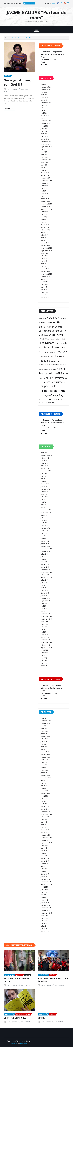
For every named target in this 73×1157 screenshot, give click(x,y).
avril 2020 (44, 170)
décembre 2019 (46, 178)
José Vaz (62, 352)
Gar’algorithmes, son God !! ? (21, 38)
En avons (44, 65)
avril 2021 (44, 155)
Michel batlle (52, 369)
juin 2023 (44, 108)
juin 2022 (44, 131)
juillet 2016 (44, 256)
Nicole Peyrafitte (55, 378)
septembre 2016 (46, 251)
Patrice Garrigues (52, 381)
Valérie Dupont (52, 399)
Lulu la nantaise (60, 365)
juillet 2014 (44, 292)
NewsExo (14, 1044)
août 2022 (44, 126)
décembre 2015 (46, 271)
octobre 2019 (45, 183)
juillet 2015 (44, 284)
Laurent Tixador (55, 361)
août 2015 (44, 282)
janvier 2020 (45, 175)
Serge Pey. (57, 395)
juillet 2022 (44, 129)
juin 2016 (44, 258)
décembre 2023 (46, 103)
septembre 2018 (46, 209)
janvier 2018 (45, 227)
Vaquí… (43, 62)
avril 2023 (44, 113)
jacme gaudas (12, 89)
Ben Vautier (54, 322)
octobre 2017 (45, 230)
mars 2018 (44, 222)
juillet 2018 (44, 212)
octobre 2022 (45, 123)
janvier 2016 (45, 269)
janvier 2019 (45, 199)
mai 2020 (44, 168)
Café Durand (53, 330)
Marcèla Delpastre (43, 369)
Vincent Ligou (42, 403)
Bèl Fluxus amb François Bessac (52, 52)
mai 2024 (44, 92)
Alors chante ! (42, 318)
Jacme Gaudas (51, 352)
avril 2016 (44, 264)
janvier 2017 (45, 243)
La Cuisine (52, 357)
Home (7, 38)
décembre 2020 (46, 160)
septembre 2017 (46, 232)
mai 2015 (44, 290)
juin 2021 (44, 149)
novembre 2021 (46, 144)
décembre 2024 (46, 87)
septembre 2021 (46, 147)
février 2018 (45, 225)
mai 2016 (44, 261)
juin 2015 (44, 287)
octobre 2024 (45, 90)
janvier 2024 (45, 100)
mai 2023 (44, 110)
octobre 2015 (45, 277)
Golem (41, 348)
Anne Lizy (52, 318)
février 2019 (45, 196)
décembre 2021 (46, 142)
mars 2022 (44, 136)
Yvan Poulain (50, 403)
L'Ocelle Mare (44, 357)
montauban (42, 378)
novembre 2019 (46, 181)
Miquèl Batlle (59, 373)
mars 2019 (44, 193)
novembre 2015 (46, 274)
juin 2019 (44, 188)
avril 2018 (44, 219)
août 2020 (44, 162)
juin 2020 (44, 165)
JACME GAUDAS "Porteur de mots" (36, 15)
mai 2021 (44, 152)
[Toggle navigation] (36, 30)
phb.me (63, 382)
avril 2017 (44, 238)
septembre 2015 (46, 279)
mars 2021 (44, 157)
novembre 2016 (46, 248)
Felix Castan (50, 339)
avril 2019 (44, 191)
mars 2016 (44, 266)
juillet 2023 (44, 105)
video (62, 400)
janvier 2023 (45, 118)
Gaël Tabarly (61, 343)
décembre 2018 (46, 201)
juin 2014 (44, 295)
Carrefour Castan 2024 (49, 59)
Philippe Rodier (49, 391)
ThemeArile (24, 1044)
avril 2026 (44, 84)
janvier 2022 (45, 139)
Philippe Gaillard (49, 386)
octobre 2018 (45, 206)
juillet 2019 (44, 186)
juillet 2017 (44, 235)
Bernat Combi (46, 326)
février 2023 (45, 116)
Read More (9, 109)
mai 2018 (44, 217)
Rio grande (47, 396)
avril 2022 (44, 134)
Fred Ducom (46, 343)
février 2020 (45, 173)
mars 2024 (44, 97)
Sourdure (41, 400)
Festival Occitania (60, 339)
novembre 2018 (46, 204)
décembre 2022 (46, 121)
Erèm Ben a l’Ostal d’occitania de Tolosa (53, 980)
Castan (46, 335)
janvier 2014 (45, 297)
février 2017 (45, 240)
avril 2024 (44, 95)
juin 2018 (44, 214)
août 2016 (44, 253)
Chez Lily (53, 334)
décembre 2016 (46, 245)
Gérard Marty (51, 347)
